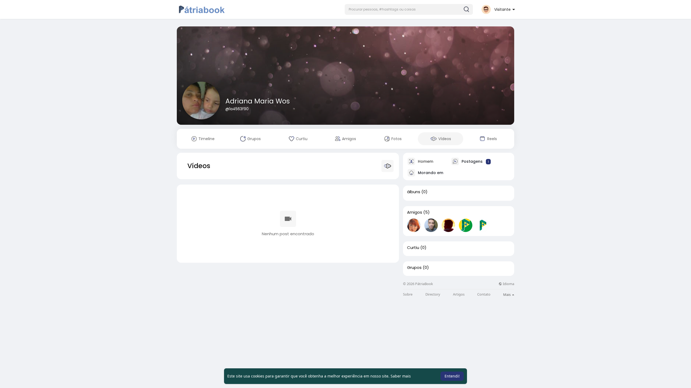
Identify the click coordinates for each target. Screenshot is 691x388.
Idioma (508, 284)
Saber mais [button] (401, 376)
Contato (483, 294)
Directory (432, 294)
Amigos (414, 212)
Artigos (459, 294)
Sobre (407, 294)
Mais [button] (507, 294)
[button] (409, 9)
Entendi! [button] (452, 376)
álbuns (413, 192)
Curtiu (413, 247)
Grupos (414, 267)
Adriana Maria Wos (257, 101)
